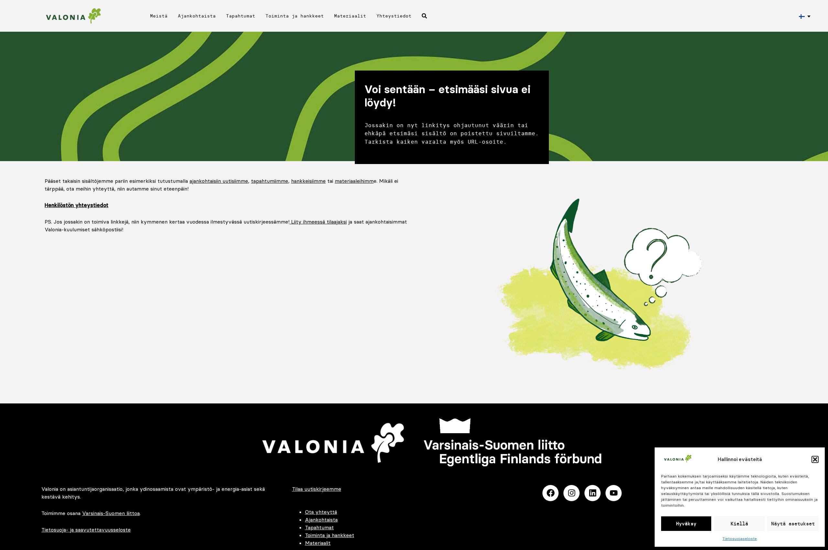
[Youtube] (613, 493)
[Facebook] (550, 493)
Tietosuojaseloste (740, 538)
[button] (815, 459)
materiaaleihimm (354, 181)
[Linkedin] (592, 493)
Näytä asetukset (793, 524)
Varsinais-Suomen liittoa (111, 513)
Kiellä (739, 524)
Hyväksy (686, 524)
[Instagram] (571, 493)
